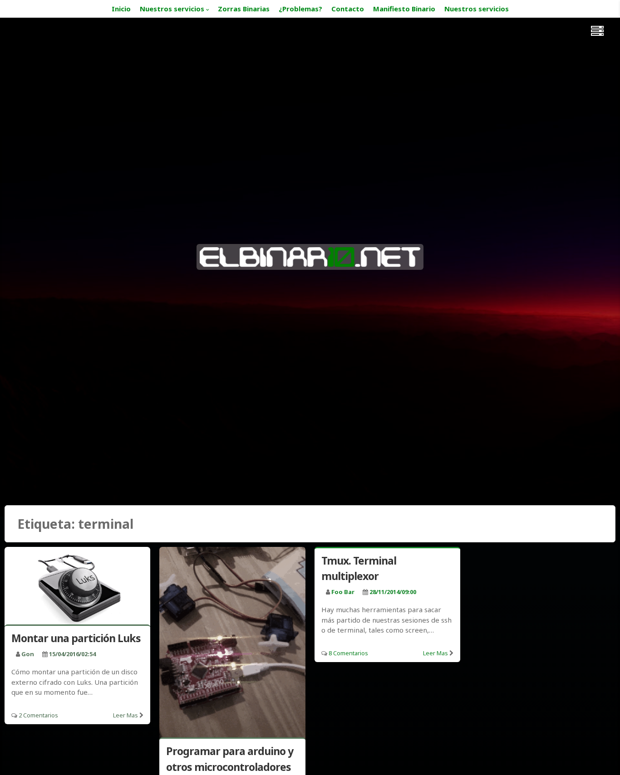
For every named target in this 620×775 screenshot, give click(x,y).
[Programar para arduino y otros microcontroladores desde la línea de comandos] (232, 644)
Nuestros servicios (172, 8)
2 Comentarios (38, 715)
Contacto (347, 8)
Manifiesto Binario (404, 8)
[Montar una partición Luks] (77, 587)
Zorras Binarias (244, 8)
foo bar (342, 592)
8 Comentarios (348, 653)
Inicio (121, 8)
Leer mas (125, 715)
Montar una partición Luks (76, 638)
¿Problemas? (300, 8)
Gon (27, 654)
